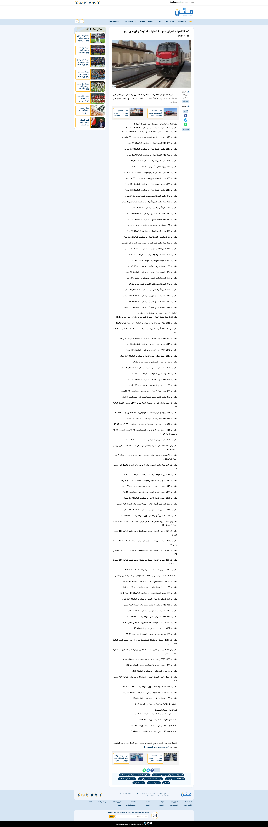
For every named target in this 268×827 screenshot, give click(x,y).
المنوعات (185, 101)
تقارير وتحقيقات (130, 21)
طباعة (185, 129)
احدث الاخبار (182, 21)
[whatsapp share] (185, 124)
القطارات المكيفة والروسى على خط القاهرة (168, 774)
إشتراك (111, 816)
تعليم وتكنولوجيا (130, 805)
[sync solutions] (148, 824)
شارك (185, 111)
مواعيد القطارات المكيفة (127, 778)
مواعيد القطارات (139, 782)
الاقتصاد (142, 21)
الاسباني (166, 782)
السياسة (151, 21)
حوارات (119, 805)
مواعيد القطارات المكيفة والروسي (150, 778)
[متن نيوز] (184, 12)
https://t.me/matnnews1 (156, 747)
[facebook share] (185, 115)
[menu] (77, 21)
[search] (82, 21)
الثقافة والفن (188, 805)
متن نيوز (184, 106)
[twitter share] (185, 120)
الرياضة (160, 21)
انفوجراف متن (174, 805)
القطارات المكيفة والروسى (175, 778)
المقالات (91, 802)
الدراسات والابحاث (115, 21)
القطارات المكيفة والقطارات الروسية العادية (134, 774)
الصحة (147, 805)
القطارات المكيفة (154, 782)
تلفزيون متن (170, 21)
